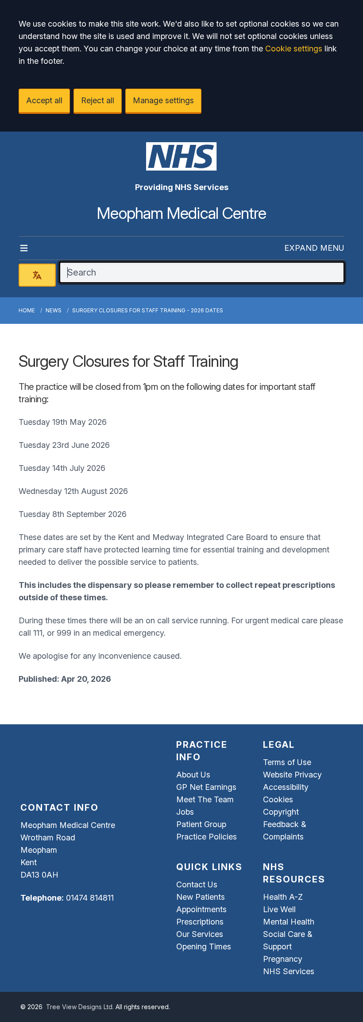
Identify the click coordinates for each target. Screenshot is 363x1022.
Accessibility (286, 787)
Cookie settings (293, 48)
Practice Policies (206, 836)
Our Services (199, 934)
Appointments (201, 909)
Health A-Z (283, 897)
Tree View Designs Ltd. (80, 1006)
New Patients (200, 897)
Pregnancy (282, 959)
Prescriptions (200, 921)
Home (27, 310)
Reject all (97, 100)
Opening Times (203, 946)
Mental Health (288, 921)
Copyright (281, 811)
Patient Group (201, 824)
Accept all (44, 100)
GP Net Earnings (206, 787)
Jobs (185, 811)
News (54, 310)
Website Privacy (292, 774)
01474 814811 (90, 897)
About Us (193, 774)
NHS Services (288, 971)
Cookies (278, 799)
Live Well (279, 909)
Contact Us (196, 884)
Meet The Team (205, 799)
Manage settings (163, 100)
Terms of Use (287, 762)
